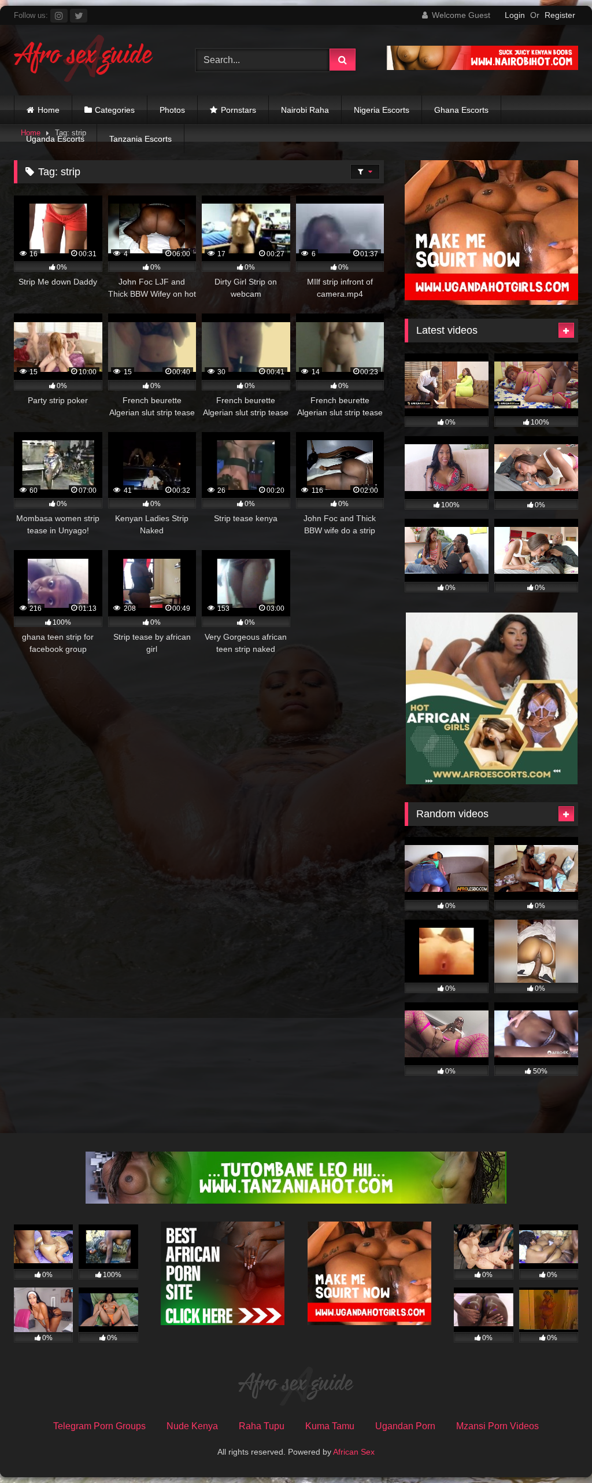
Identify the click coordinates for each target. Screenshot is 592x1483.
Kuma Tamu (329, 1426)
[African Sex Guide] (91, 60)
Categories (115, 110)
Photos (172, 110)
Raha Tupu (261, 1426)
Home (49, 110)
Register (560, 15)
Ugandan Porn (405, 1426)
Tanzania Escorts (140, 138)
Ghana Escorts (461, 110)
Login (515, 15)
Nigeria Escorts (381, 110)
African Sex (354, 1451)
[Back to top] (556, 1448)
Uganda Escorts (55, 138)
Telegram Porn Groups (99, 1426)
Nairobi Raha (305, 110)
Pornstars (238, 110)
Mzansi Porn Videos (497, 1426)
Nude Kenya (192, 1426)
